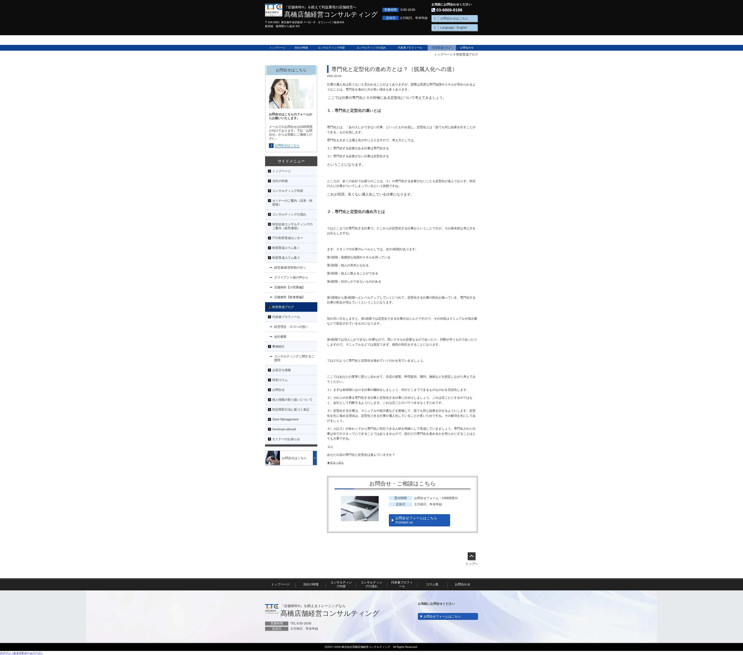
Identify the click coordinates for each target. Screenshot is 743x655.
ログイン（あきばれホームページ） (21, 652)
